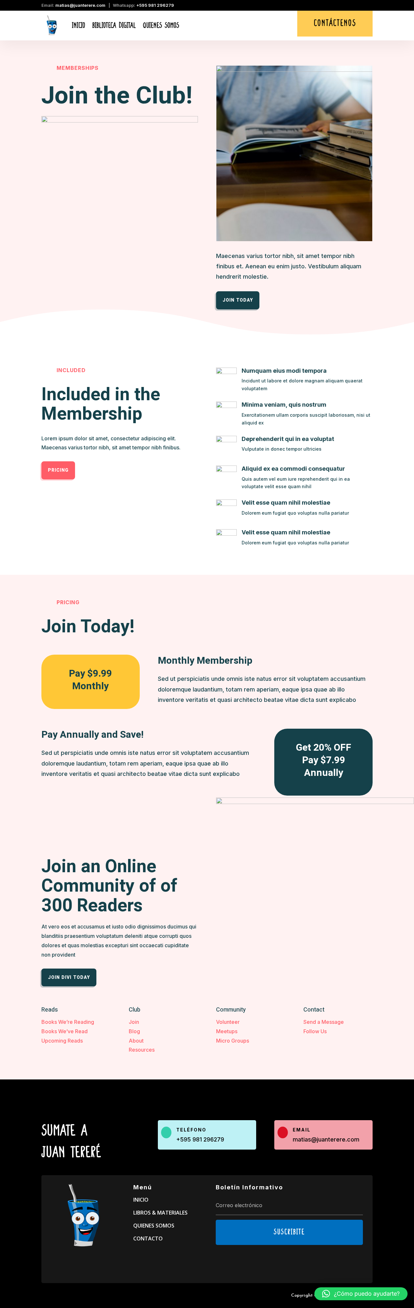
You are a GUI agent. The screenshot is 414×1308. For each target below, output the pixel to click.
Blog (134, 1031)
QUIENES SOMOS (153, 1225)
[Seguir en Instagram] (368, 6)
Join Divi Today (69, 977)
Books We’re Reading (67, 1022)
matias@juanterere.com (80, 5)
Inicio (78, 25)
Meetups (226, 1031)
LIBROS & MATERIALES (160, 1212)
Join (134, 1022)
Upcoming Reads (62, 1040)
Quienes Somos (161, 25)
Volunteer (228, 1022)
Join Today (238, 300)
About (136, 1040)
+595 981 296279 (155, 5)
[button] (361, 1293)
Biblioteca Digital (114, 25)
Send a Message (323, 1022)
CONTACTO (148, 1238)
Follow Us (315, 1031)
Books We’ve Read (64, 1031)
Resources (142, 1049)
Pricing (58, 470)
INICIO (140, 1199)
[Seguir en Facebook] (356, 6)
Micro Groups (232, 1040)
